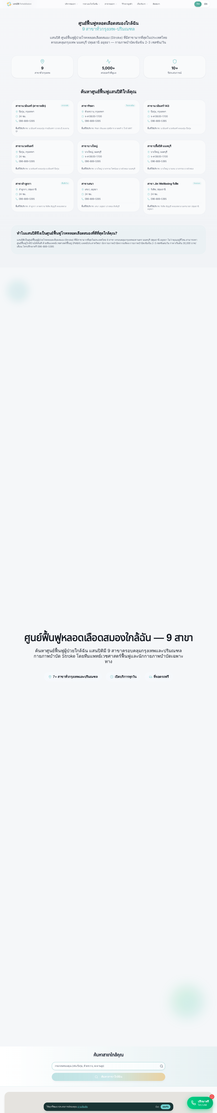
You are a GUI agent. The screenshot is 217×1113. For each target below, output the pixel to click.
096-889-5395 (27, 121)
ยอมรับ (165, 1107)
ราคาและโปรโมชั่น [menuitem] (90, 4)
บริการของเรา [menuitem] (70, 4)
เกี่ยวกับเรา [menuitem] (141, 4)
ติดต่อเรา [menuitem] (156, 4)
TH (198, 4)
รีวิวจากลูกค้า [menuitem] (127, 4)
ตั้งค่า (157, 1107)
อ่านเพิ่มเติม (83, 1107)
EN (205, 4)
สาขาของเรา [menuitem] (110, 4)
